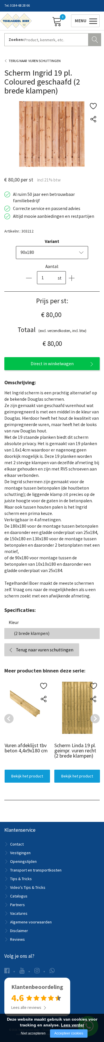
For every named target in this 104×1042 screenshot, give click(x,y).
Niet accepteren (33, 1033)
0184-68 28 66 (20, 5)
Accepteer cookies (68, 1033)
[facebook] (7, 970)
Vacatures (18, 913)
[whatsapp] (52, 970)
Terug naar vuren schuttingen (44, 650)
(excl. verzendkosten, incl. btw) (52, 329)
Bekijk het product (27, 776)
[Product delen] (93, 119)
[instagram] (37, 970)
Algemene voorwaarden (31, 922)
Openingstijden (23, 861)
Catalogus (18, 896)
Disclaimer (19, 930)
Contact (17, 844)
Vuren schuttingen (44, 61)
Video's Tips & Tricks (27, 887)
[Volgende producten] (95, 718)
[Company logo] (16, 20)
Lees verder (72, 1025)
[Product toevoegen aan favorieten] (93, 106)
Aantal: (52, 266)
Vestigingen (20, 852)
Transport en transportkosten (36, 870)
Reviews (17, 939)
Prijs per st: (52, 301)
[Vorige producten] (9, 718)
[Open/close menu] (84, 21)
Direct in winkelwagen (52, 363)
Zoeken (95, 39)
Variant (52, 241)
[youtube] (22, 970)
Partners (17, 904)
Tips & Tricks (21, 878)
